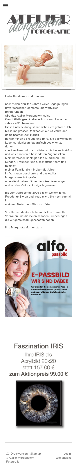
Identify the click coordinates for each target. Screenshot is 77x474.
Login (67, 453)
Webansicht (63, 457)
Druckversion (19, 453)
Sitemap (35, 453)
